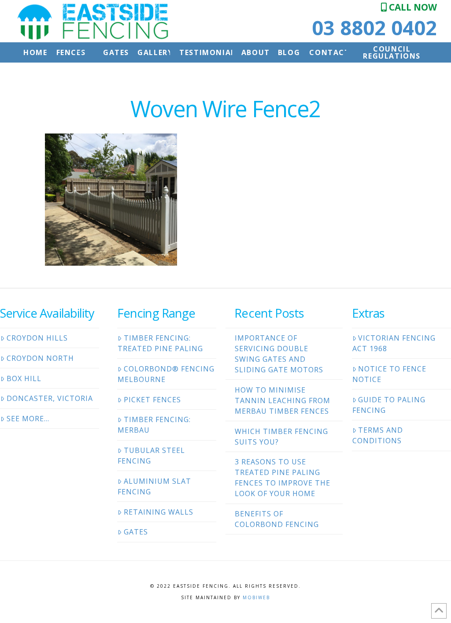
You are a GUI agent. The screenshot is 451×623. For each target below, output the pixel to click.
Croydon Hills (37, 338)
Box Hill (24, 378)
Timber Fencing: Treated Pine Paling (160, 343)
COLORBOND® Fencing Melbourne (166, 374)
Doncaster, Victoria (50, 398)
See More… (28, 418)
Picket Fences (152, 399)
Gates (136, 532)
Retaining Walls (158, 512)
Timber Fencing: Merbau (154, 425)
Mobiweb (256, 597)
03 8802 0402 (374, 27)
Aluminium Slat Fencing (154, 486)
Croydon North (40, 358)
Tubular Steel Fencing (151, 455)
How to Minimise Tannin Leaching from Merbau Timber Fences (282, 400)
